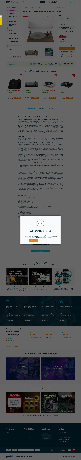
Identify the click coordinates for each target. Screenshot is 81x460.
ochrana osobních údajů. (53, 236)
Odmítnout (42, 240)
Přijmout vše (33, 240)
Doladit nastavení (49, 240)
